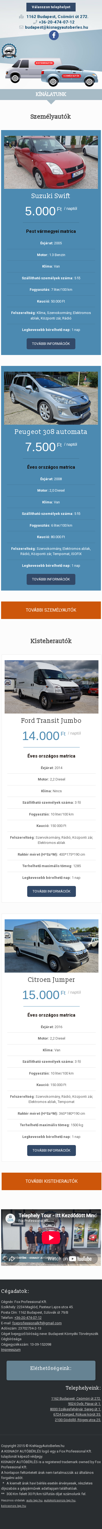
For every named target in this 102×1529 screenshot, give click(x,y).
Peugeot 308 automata (51, 432)
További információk (51, 344)
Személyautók (71, 76)
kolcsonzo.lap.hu (13, 1506)
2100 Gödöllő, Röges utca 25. (78, 1420)
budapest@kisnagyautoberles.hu (56, 27)
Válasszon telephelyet (51, 7)
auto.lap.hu (34, 1500)
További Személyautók (51, 610)
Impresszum (11, 1350)
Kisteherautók (44, 63)
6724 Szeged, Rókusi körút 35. (77, 1414)
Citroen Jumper (51, 980)
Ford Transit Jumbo (51, 721)
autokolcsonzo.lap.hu (59, 1500)
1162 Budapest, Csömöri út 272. (76, 1398)
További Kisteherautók (52, 1181)
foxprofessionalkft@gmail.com (37, 1323)
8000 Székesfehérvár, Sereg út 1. (75, 1409)
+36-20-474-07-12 (57, 22)
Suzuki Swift (51, 196)
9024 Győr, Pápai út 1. (84, 1404)
